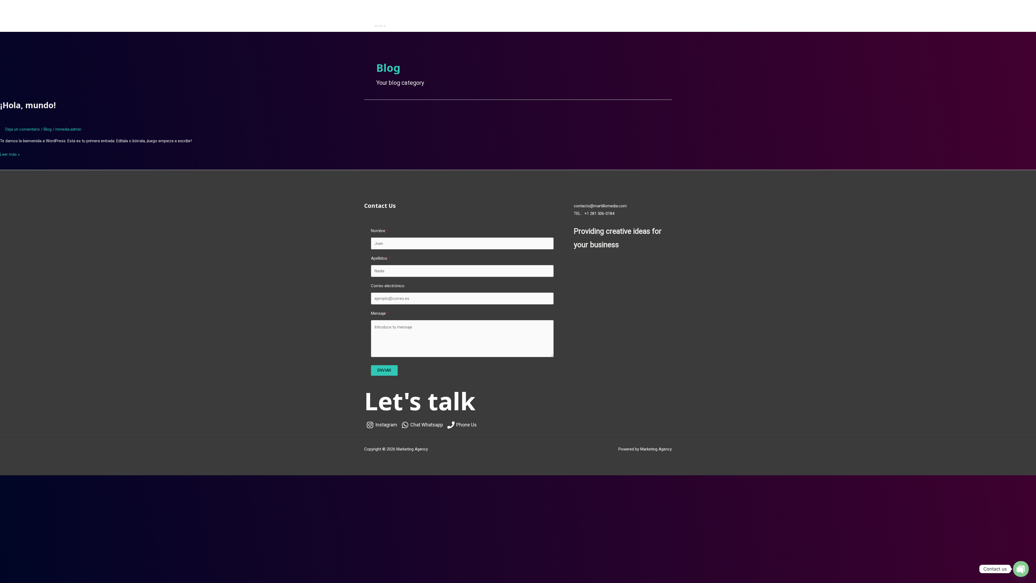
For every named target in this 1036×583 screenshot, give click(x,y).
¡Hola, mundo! (28, 105)
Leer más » (10, 154)
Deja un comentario (22, 129)
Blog (48, 129)
